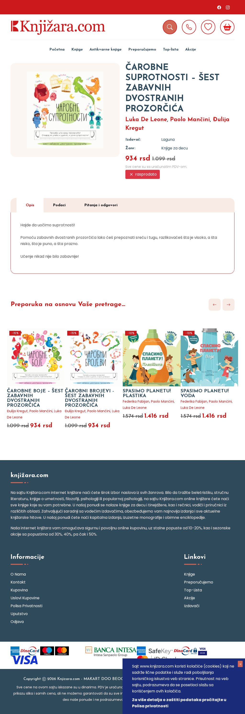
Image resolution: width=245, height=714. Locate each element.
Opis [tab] (30, 205)
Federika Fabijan (136, 401)
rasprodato (145, 174)
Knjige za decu (174, 148)
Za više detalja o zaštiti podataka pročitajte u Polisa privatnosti (179, 703)
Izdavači (191, 606)
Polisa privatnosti (26, 606)
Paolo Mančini (190, 120)
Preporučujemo (142, 49)
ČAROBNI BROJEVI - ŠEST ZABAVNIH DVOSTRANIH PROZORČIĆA (89, 398)
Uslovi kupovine (25, 598)
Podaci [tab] (59, 205)
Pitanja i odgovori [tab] (100, 205)
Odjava (17, 621)
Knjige (77, 49)
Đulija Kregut (17, 411)
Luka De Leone (146, 120)
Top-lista (170, 49)
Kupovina (19, 590)
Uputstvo (19, 614)
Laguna (168, 139)
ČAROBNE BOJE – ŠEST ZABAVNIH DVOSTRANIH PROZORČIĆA (35, 398)
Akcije (190, 49)
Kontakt (18, 582)
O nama (18, 574)
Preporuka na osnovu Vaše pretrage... (68, 304)
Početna (57, 49)
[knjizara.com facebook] (219, 7)
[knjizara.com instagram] (228, 7)
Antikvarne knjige (105, 49)
